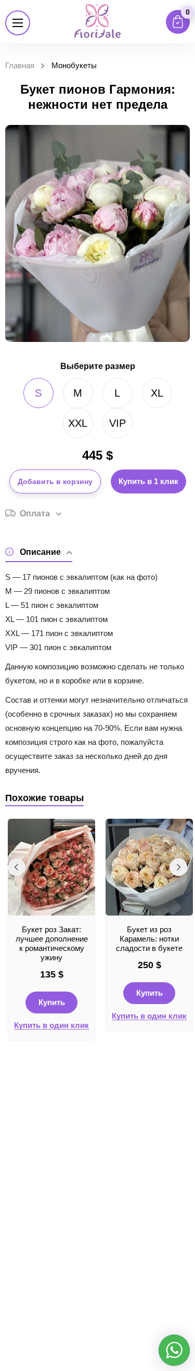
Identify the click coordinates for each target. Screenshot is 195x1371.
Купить (51, 1002)
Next (178, 867)
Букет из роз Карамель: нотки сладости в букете (149, 939)
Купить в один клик (51, 1025)
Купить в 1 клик (148, 481)
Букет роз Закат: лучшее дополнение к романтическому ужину (52, 943)
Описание (40, 552)
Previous (16, 867)
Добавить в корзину (55, 481)
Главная (19, 65)
